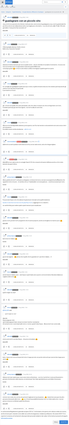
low (8, 159)
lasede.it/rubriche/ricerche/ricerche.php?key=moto (17, 202)
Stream (2, 7)
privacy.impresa (11, 177)
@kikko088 (6, 310)
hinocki (9, 197)
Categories (12, 7)
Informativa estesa (6, 418)
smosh (9, 44)
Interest (7, 7)
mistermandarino (11, 141)
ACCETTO (63, 422)
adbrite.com (27, 129)
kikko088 (9, 17)
